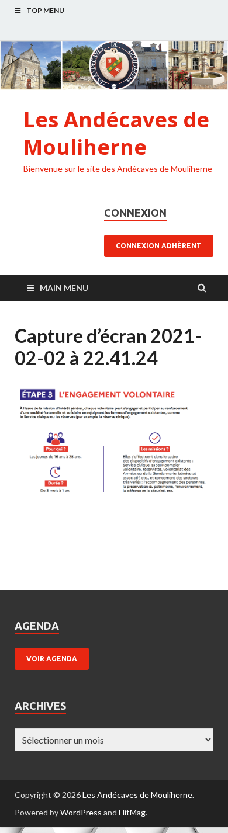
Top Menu (45, 10)
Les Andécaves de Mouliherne (116, 133)
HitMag (132, 812)
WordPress (81, 812)
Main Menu (64, 288)
